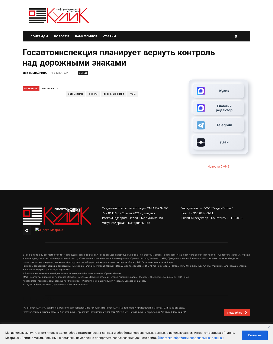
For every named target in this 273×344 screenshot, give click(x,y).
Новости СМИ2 (218, 166)
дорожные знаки (113, 94)
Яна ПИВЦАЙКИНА (35, 72)
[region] (136, 334)
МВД (133, 94)
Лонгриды (39, 36)
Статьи (109, 36)
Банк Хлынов (86, 36)
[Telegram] (236, 36)
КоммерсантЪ (50, 88)
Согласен (254, 335)
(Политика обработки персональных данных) (191, 338)
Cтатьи (83, 72)
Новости (61, 36)
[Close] (268, 327)
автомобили (75, 94)
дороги (93, 94)
